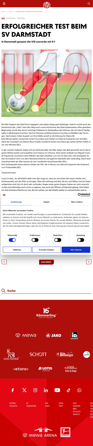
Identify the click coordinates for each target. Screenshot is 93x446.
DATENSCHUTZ (13, 404)
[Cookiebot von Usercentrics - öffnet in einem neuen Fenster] (79, 195)
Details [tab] (47, 202)
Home (3, 11)
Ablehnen (17, 250)
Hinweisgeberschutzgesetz (77, 409)
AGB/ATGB (31, 406)
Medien (47, 404)
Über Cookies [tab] (77, 202)
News (10, 11)
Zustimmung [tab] (16, 202)
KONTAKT (61, 404)
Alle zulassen (76, 250)
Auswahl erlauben (46, 250)
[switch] (35, 240)
